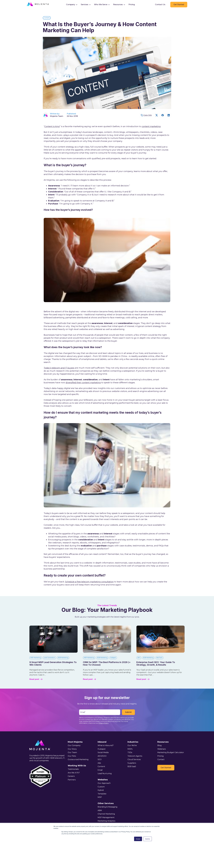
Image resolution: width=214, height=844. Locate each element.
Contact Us (160, 4)
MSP (100, 797)
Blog (159, 745)
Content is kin (52, 126)
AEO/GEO (102, 756)
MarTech (159, 657)
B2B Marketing (63, 657)
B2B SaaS (132, 766)
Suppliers (132, 763)
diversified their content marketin (83, 382)
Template (102, 794)
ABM (100, 810)
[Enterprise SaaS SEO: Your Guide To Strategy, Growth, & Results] (160, 652)
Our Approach (104, 783)
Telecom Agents (135, 756)
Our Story (72, 749)
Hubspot (113, 657)
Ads (99, 763)
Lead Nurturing (105, 773)
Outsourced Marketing (78, 759)
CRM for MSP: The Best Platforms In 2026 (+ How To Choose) (107, 663)
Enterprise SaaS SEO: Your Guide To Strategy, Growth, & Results (155, 663)
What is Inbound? (106, 745)
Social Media (103, 752)
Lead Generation (49, 657)
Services (84, 4)
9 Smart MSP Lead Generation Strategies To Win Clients (52, 663)
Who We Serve (100, 4)
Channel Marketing (106, 814)
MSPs (130, 749)
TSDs (130, 752)
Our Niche (132, 745)
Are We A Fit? (74, 773)
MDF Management (106, 817)
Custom (101, 787)
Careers (71, 776)
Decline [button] (147, 839)
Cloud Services (134, 759)
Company (70, 4)
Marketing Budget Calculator (170, 752)
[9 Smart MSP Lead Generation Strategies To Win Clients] (53, 652)
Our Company (74, 745)
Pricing (132, 4)
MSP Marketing (35, 657)
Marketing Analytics (106, 821)
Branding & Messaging (107, 807)
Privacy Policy (103, 723)
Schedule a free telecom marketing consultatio (89, 582)
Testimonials (73, 769)
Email (100, 770)
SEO (138, 657)
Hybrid (101, 790)
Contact (161, 759)
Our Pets (72, 756)
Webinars (161, 749)
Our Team (72, 752)
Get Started (179, 4)
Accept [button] (138, 839)
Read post (34, 679)
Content (47, 18)
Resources (118, 4)
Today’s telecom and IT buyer (59, 368)
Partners (72, 780)
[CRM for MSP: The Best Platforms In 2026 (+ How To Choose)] (107, 652)
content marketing (151, 126)
